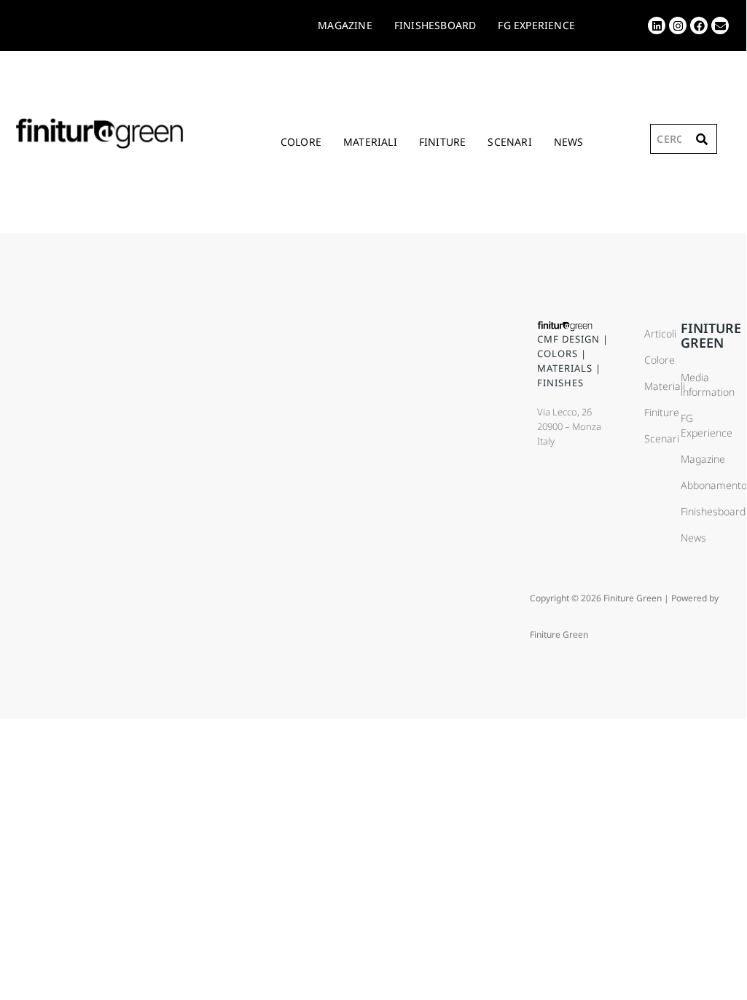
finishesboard (435, 25)
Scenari (509, 142)
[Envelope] (720, 25)
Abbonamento (698, 485)
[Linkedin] (656, 25)
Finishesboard (698, 511)
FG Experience (536, 25)
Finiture (442, 142)
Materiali (370, 142)
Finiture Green (711, 335)
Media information (698, 384)
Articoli (655, 333)
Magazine (698, 459)
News (569, 142)
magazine (345, 25)
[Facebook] (699, 25)
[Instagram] (678, 25)
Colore (301, 142)
